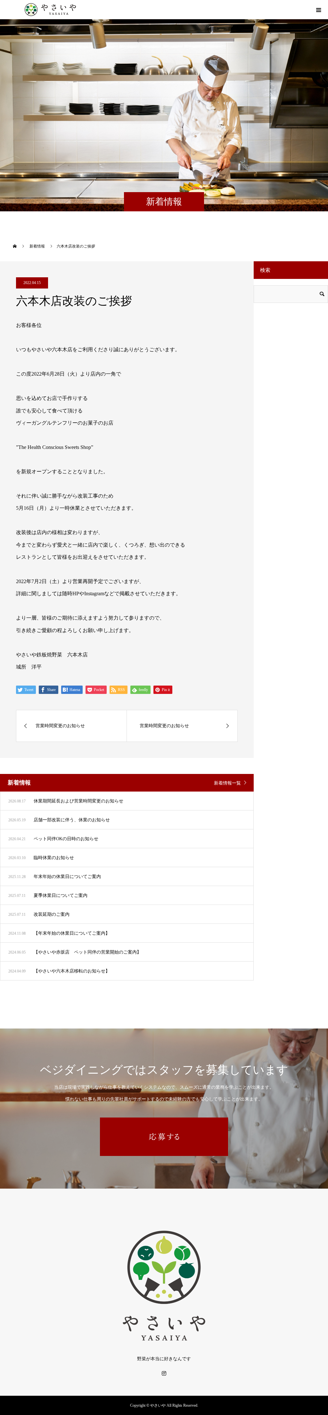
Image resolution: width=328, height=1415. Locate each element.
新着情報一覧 (227, 783)
